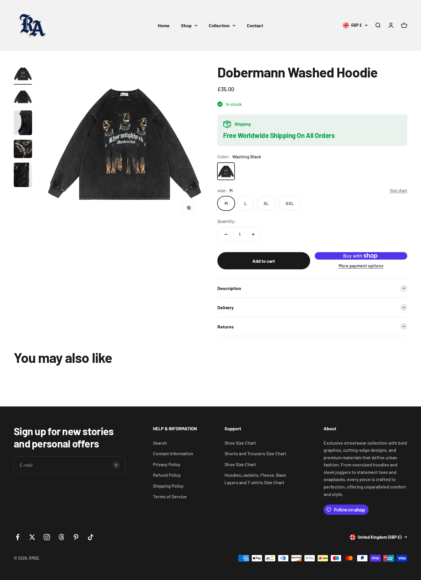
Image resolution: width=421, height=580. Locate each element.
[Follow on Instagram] (47, 537)
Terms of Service (170, 496)
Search (160, 442)
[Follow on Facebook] (17, 537)
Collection (219, 25)
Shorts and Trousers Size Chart (255, 453)
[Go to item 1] (23, 75)
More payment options (361, 265)
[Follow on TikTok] (91, 537)
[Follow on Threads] (61, 537)
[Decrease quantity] (226, 234)
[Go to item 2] (23, 97)
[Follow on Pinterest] (76, 537)
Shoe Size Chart (240, 442)
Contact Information (173, 453)
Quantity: (226, 221)
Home (164, 25)
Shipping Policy (168, 485)
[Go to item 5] (23, 176)
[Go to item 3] (23, 123)
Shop (186, 25)
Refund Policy (167, 475)
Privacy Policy (166, 464)
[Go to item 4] (23, 150)
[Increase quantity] (253, 234)
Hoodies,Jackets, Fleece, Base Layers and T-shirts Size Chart (255, 478)
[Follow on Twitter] (32, 537)
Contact (255, 25)
